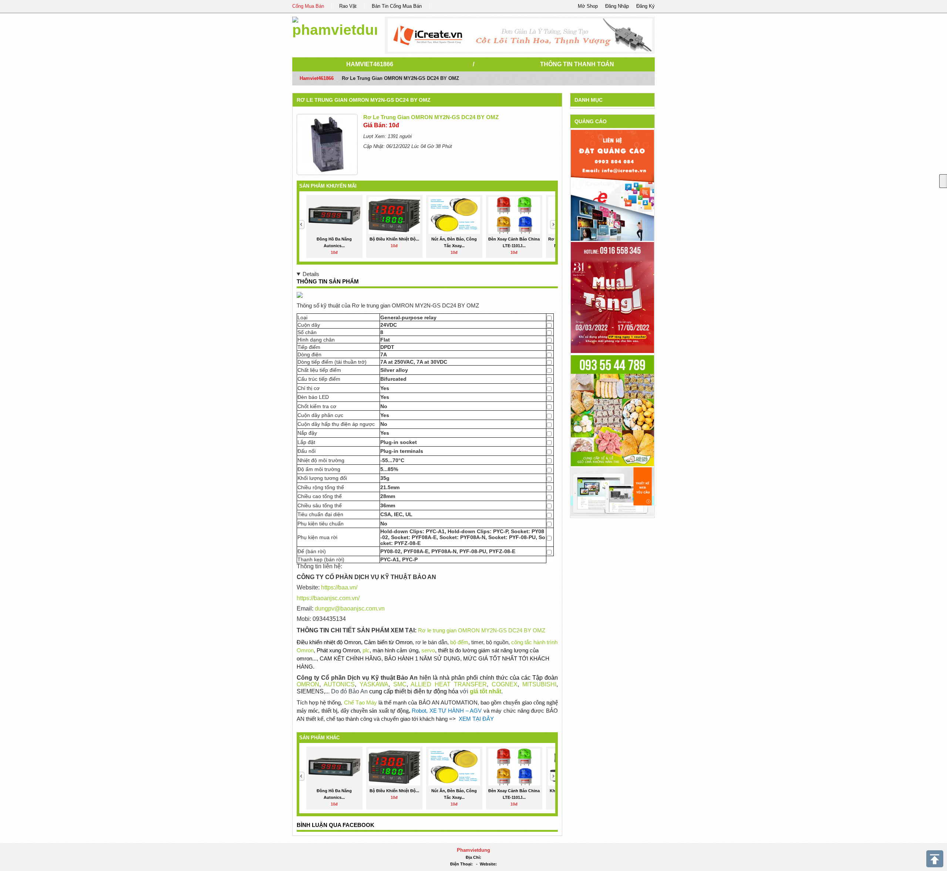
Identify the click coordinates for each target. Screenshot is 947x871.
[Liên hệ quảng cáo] (612, 185)
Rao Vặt (348, 6)
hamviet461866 (369, 64)
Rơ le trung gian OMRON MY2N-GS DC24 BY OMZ (364, 100)
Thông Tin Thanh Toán (577, 64)
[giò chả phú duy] (612, 410)
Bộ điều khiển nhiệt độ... (394, 239)
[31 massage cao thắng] (612, 297)
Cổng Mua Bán (308, 6)
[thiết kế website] (520, 35)
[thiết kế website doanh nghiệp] (612, 491)
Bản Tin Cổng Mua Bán (397, 6)
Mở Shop (588, 6)
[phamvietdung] (334, 26)
